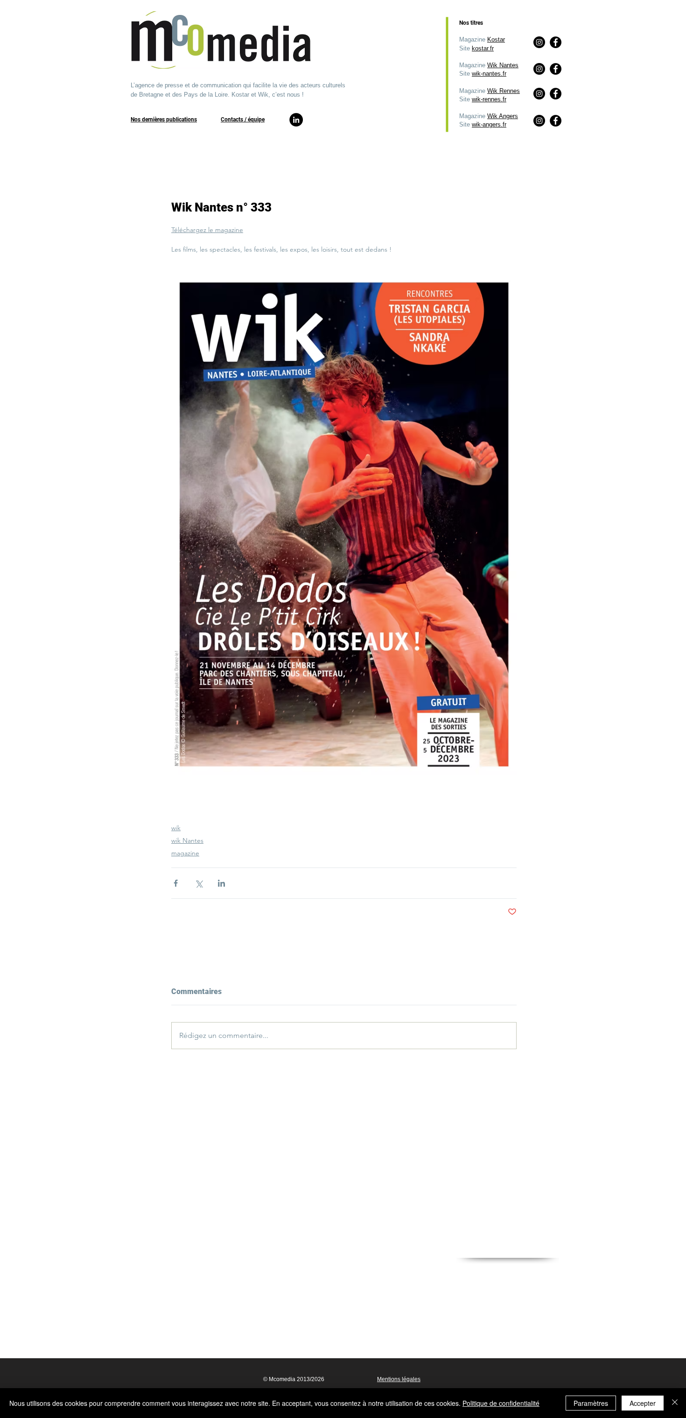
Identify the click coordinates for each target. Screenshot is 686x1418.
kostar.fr (483, 48)
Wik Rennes (503, 90)
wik (176, 828)
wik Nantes (187, 840)
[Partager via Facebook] (175, 883)
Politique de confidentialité (500, 1403)
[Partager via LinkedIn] (221, 883)
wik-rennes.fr (489, 99)
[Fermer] (674, 1403)
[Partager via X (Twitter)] (198, 883)
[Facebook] (555, 121)
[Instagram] (539, 121)
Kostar (496, 39)
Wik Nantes (502, 65)
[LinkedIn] (296, 120)
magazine (185, 853)
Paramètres (591, 1403)
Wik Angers (502, 116)
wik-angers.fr (489, 124)
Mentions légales (398, 1379)
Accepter (643, 1403)
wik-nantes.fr (489, 73)
